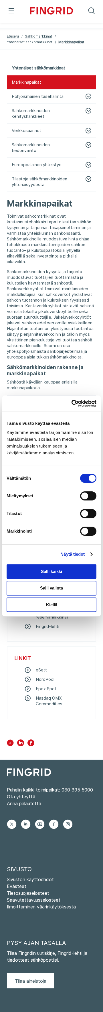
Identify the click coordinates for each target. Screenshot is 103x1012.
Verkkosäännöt (26, 130)
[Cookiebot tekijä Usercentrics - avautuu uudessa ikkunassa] (72, 403)
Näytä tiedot (72, 554)
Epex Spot (46, 688)
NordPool (45, 679)
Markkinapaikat (26, 82)
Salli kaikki (51, 571)
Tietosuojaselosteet (28, 893)
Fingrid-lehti (47, 626)
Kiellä (51, 604)
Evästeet (16, 886)
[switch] (88, 495)
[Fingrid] (51, 11)
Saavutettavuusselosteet (33, 900)
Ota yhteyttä (21, 796)
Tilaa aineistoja (30, 981)
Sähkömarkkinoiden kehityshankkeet (31, 113)
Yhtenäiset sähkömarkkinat (29, 42)
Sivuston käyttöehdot (30, 879)
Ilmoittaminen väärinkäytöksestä (41, 907)
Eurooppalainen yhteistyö (37, 164)
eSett (41, 670)
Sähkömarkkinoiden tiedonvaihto (31, 147)
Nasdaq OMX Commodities (49, 700)
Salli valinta (51, 588)
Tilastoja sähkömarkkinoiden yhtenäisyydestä (39, 181)
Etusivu (13, 36)
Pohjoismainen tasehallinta (38, 96)
